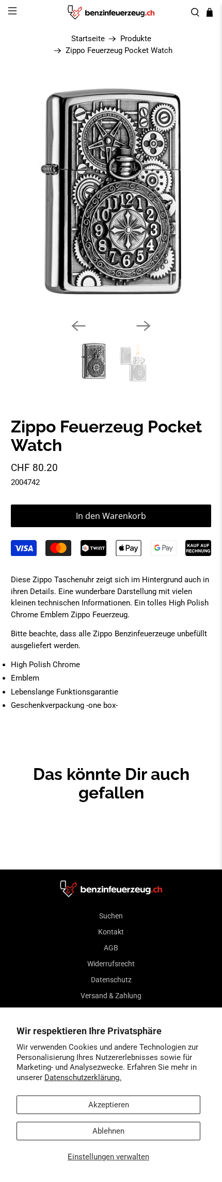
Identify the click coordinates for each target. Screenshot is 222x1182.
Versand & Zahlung (111, 996)
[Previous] (78, 326)
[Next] (143, 326)
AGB (111, 948)
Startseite (88, 39)
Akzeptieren (108, 1104)
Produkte (135, 39)
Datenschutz (111, 980)
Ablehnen (108, 1131)
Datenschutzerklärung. (82, 1077)
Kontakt (111, 932)
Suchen (111, 916)
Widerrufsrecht (111, 964)
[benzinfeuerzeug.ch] (111, 12)
